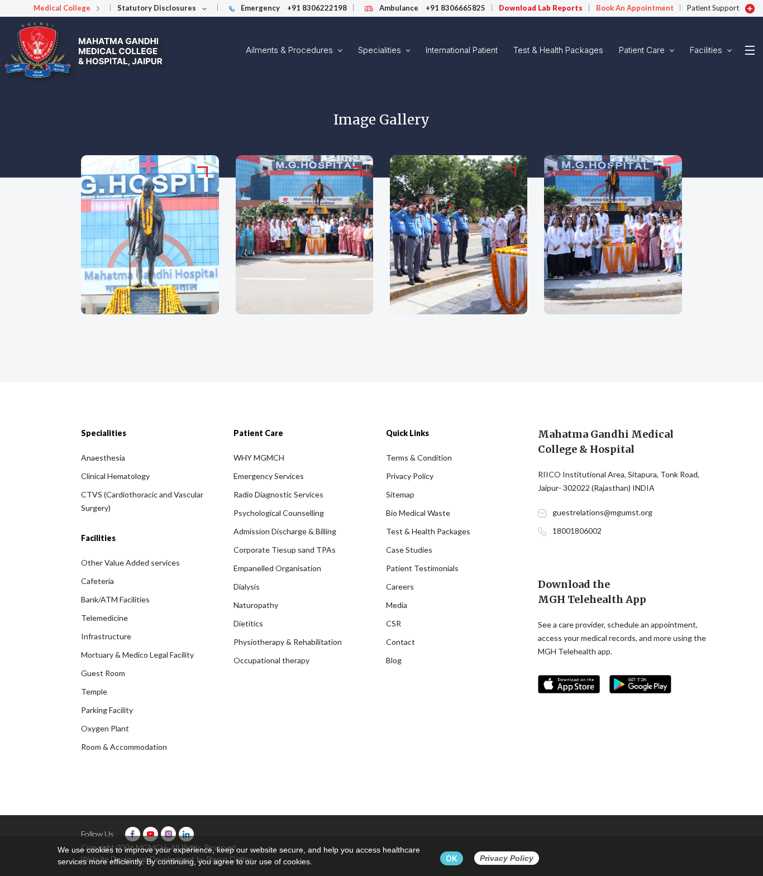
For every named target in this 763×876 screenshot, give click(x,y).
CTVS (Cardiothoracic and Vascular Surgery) (142, 501)
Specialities (380, 50)
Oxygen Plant (105, 728)
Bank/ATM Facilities (115, 599)
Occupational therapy (271, 660)
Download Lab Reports (541, 7)
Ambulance (431, 7)
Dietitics (248, 623)
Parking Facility (107, 710)
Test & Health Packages (558, 50)
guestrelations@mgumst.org (602, 512)
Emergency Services (268, 476)
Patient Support (714, 7)
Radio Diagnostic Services (278, 494)
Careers (400, 586)
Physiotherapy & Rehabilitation (287, 642)
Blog (394, 660)
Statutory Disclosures (157, 7)
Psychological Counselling (278, 513)
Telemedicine (104, 618)
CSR (393, 623)
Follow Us (97, 834)
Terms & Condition (419, 457)
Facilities (707, 50)
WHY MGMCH (258, 457)
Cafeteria (97, 581)
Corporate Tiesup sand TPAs (284, 549)
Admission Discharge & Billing (284, 531)
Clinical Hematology (115, 476)
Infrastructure (106, 636)
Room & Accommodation (124, 746)
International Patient (462, 50)
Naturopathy (255, 605)
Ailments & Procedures (290, 50)
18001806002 (577, 530)
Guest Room (103, 673)
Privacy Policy (409, 476)
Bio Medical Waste (418, 513)
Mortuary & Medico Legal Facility (137, 654)
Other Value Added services (130, 562)
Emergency (293, 7)
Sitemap (400, 494)
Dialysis (246, 586)
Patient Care (643, 50)
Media (396, 605)
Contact (400, 642)
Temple (94, 691)
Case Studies (409, 549)
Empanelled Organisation (277, 568)
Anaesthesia (103, 457)
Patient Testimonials (422, 568)
